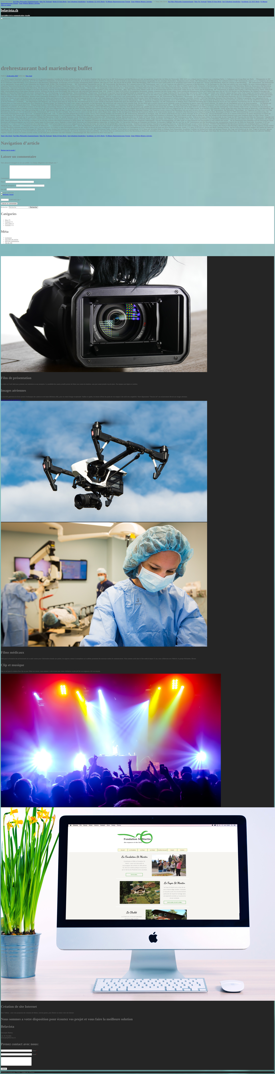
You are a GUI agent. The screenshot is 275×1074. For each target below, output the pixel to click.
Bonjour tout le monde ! (8, 150)
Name (34, 1050)
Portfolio (8, 225)
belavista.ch (9, 10)
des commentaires (12, 241)
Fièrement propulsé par (8, 1072)
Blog (6, 220)
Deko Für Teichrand (46, 1)
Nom (3, 182)
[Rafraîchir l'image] (7, 194)
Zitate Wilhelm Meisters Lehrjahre (141, 1)
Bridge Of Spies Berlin (60, 1)
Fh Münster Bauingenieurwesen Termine (118, 1)
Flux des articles (11, 239)
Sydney (24, 1072)
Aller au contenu (6, 5)
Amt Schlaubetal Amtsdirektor (76, 1)
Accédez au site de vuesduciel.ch (11, 400)
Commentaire (5, 178)
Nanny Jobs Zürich (6, 136)
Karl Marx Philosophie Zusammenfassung (26, 1)
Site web (3, 189)
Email (34, 1054)
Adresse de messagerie (8, 185)
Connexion (8, 238)
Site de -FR (8, 243)
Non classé (29, 76)
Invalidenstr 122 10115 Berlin (96, 1)
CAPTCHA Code (14, 200)
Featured (7, 222)
